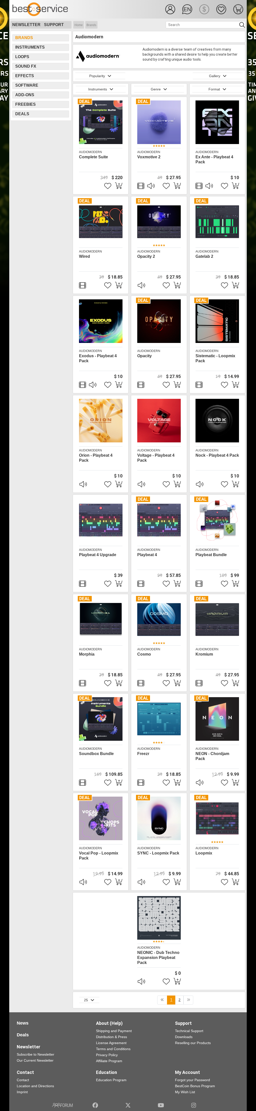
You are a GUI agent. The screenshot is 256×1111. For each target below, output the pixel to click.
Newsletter (26, 25)
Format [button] (214, 89)
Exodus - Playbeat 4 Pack (98, 358)
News (22, 1023)
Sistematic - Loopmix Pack (215, 358)
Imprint (22, 1092)
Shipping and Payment (114, 1031)
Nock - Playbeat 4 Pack (217, 455)
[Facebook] (95, 1105)
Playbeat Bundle (211, 555)
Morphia (86, 654)
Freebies (25, 104)
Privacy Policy (107, 1055)
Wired (84, 256)
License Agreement (111, 1043)
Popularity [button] (97, 76)
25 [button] (86, 1000)
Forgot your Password (192, 1080)
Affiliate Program (109, 1061)
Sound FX (25, 66)
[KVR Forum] (62, 1105)
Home (78, 25)
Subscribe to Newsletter (35, 1054)
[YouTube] (161, 1105)
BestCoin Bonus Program (195, 1086)
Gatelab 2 (204, 256)
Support (54, 25)
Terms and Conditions (113, 1049)
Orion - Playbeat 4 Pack (95, 457)
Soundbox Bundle (96, 754)
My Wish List (185, 1092)
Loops (22, 57)
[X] (128, 1105)
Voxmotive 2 (148, 157)
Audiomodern (90, 152)
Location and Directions (35, 1086)
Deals (22, 114)
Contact (23, 1080)
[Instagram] (193, 1105)
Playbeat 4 (147, 555)
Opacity (144, 356)
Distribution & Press (111, 1037)
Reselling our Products (193, 1043)
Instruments (30, 47)
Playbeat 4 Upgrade (97, 555)
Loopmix (204, 853)
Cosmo (144, 654)
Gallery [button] (214, 76)
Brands (91, 25)
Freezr (143, 754)
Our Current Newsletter (35, 1060)
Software (26, 85)
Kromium (204, 654)
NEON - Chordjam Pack (212, 756)
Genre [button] (156, 89)
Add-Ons (24, 95)
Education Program (111, 1080)
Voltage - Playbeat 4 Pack (155, 457)
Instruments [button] (97, 89)
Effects (24, 76)
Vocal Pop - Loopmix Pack (98, 855)
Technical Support (189, 1031)
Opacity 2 (146, 256)
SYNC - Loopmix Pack (158, 853)
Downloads (183, 1037)
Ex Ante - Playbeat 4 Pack (214, 159)
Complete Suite (93, 157)
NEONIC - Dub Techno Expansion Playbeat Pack (158, 957)
